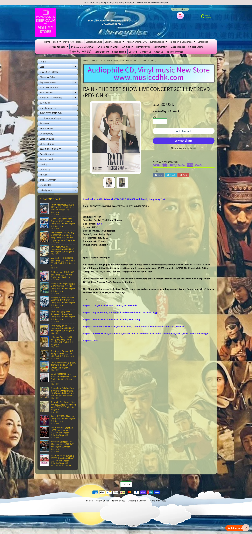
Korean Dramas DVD (137, 41)
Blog (57, 42)
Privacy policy (102, 500)
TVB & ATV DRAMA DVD (82, 46)
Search (89, 500)
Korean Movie (159, 42)
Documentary (160, 46)
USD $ (125, 484)
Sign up (184, 9)
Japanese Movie (115, 42)
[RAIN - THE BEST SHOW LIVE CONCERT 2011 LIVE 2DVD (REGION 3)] (109, 182)
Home (47, 41)
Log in (175, 9)
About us (158, 51)
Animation (127, 46)
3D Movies (203, 41)
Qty (154, 116)
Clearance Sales (94, 41)
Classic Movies (177, 46)
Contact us (145, 51)
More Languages (59, 47)
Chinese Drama (196, 46)
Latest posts (59, 191)
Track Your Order (174, 51)
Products (94, 60)
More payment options (183, 147)
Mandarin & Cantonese (182, 42)
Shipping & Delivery (137, 500)
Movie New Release (73, 41)
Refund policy (118, 500)
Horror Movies (143, 46)
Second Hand (119, 51)
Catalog (133, 51)
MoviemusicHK (130, 526)
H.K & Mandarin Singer (108, 46)
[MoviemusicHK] (45, 22)
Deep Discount (101, 51)
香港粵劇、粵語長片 (80, 51)
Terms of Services (157, 500)
